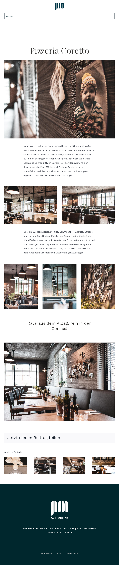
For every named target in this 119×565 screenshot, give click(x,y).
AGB (59, 553)
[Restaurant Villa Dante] (74, 465)
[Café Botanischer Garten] (15, 465)
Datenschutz (72, 553)
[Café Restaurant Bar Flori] (45, 465)
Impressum (46, 553)
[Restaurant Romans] (103, 465)
